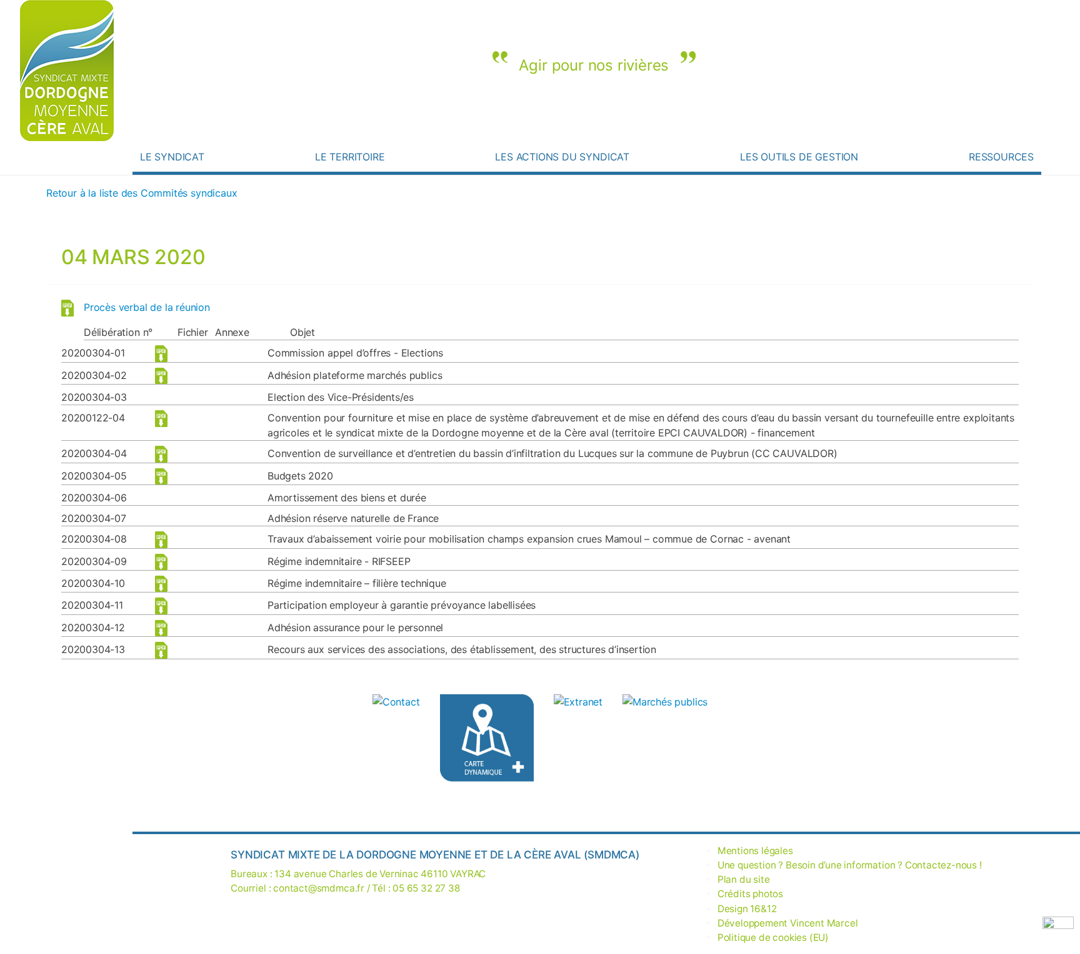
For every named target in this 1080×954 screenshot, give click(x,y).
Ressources (1001, 156)
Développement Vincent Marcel (788, 923)
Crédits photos (750, 894)
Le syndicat (172, 156)
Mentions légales (755, 851)
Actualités (1006, 122)
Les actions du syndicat (562, 156)
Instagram (975, 122)
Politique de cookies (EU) (773, 937)
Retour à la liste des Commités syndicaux (141, 193)
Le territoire (350, 156)
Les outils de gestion (799, 156)
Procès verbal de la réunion (147, 307)
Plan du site (744, 879)
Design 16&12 (747, 909)
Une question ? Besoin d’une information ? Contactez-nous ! (938, 122)
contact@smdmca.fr (318, 888)
